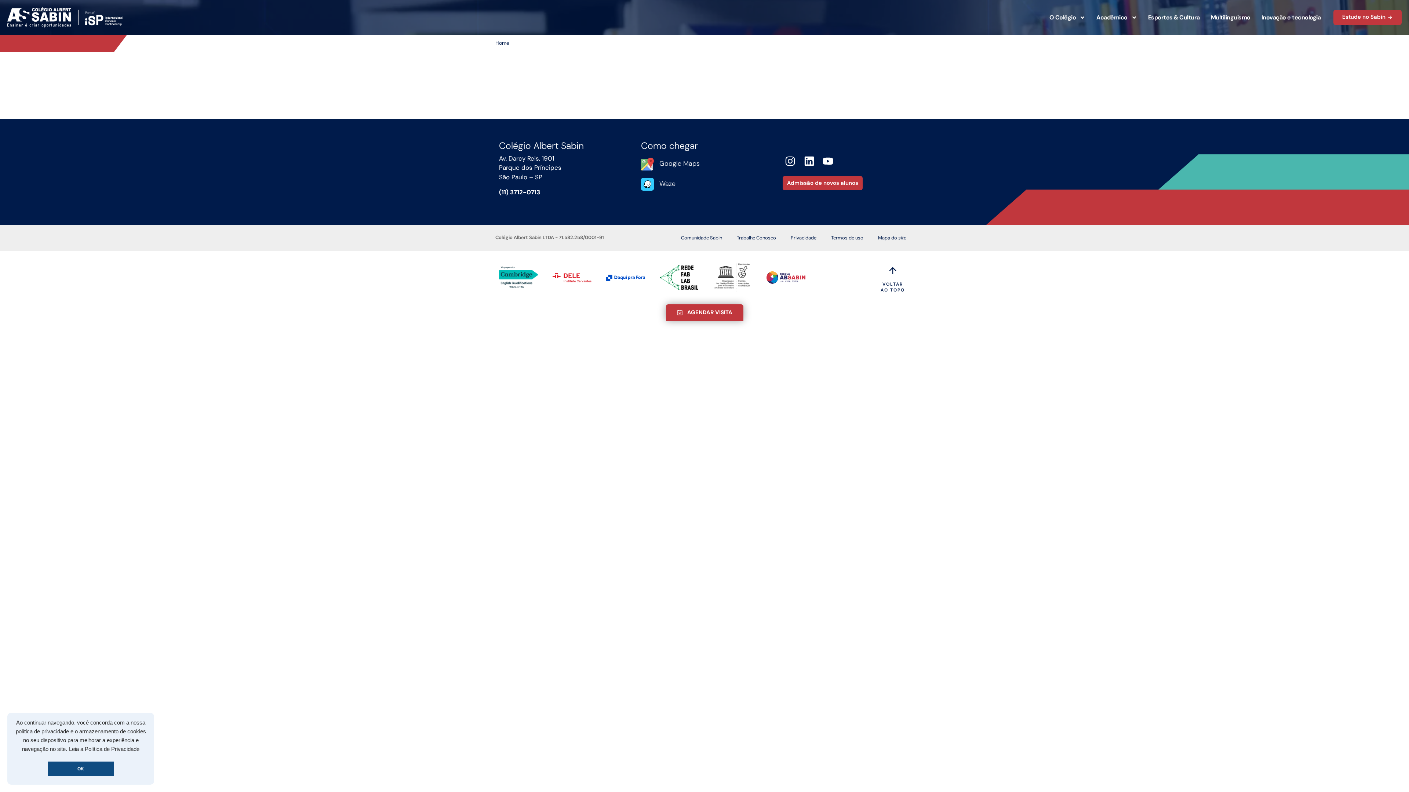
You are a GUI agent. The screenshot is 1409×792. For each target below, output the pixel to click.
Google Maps (679, 163)
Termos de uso (847, 238)
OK (80, 768)
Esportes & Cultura (1174, 17)
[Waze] (647, 184)
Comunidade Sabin (701, 238)
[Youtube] (828, 161)
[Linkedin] (809, 161)
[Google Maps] (647, 164)
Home (502, 43)
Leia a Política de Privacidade (104, 749)
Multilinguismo (1230, 17)
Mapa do (892, 238)
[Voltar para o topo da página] (893, 270)
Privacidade (803, 238)
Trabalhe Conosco (756, 238)
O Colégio (1062, 17)
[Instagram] (790, 161)
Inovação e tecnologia (1291, 17)
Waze (667, 183)
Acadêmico (1112, 17)
